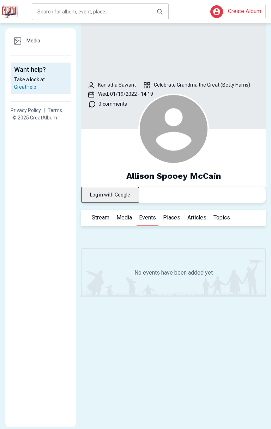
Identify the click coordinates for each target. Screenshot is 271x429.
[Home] (10, 11)
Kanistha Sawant (117, 85)
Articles (196, 217)
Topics (221, 217)
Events (148, 217)
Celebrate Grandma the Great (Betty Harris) (202, 85)
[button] (216, 11)
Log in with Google (110, 195)
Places (171, 217)
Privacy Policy (26, 110)
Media (124, 217)
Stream (100, 217)
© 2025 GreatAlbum (34, 118)
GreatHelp (25, 87)
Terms (55, 110)
